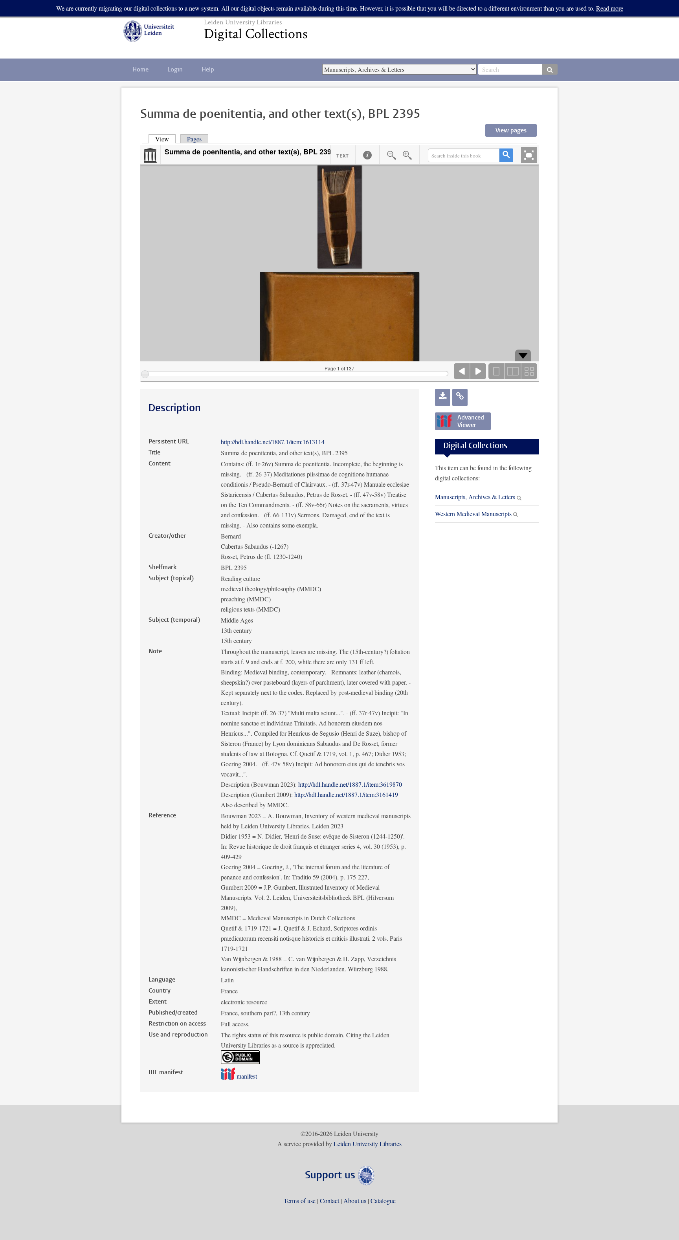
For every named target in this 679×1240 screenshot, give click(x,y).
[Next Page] (478, 371)
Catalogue (383, 1200)
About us (354, 1200)
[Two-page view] (513, 371)
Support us (331, 1175)
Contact (329, 1200)
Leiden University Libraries (368, 1143)
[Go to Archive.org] (150, 155)
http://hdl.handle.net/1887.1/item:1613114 (273, 442)
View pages (511, 131)
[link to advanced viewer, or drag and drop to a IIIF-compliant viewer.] (463, 434)
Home (140, 70)
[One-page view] (496, 371)
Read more (609, 8)
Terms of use (300, 1200)
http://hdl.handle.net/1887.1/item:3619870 (350, 784)
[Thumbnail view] (529, 371)
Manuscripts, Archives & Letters (475, 497)
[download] (442, 397)
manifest (246, 1076)
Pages (194, 139)
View (165, 139)
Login (175, 70)
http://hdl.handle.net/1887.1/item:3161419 (346, 794)
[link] (460, 397)
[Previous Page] (462, 371)
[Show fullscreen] (529, 155)
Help (208, 70)
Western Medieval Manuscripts (473, 513)
